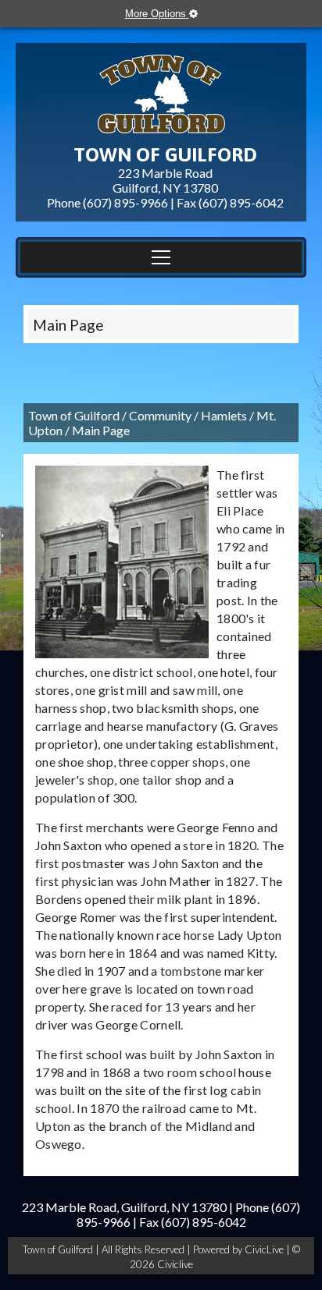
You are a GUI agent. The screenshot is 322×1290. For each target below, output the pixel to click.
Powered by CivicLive (239, 1249)
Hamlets (224, 415)
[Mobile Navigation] (161, 257)
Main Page (68, 325)
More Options (157, 13)
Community (160, 415)
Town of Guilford (74, 415)
